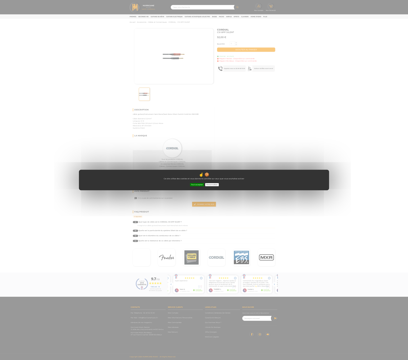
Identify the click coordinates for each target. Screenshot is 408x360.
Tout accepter (197, 185)
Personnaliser (212, 185)
